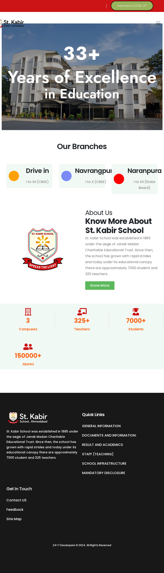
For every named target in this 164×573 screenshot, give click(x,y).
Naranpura (144, 170)
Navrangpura (96, 170)
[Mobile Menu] (158, 23)
